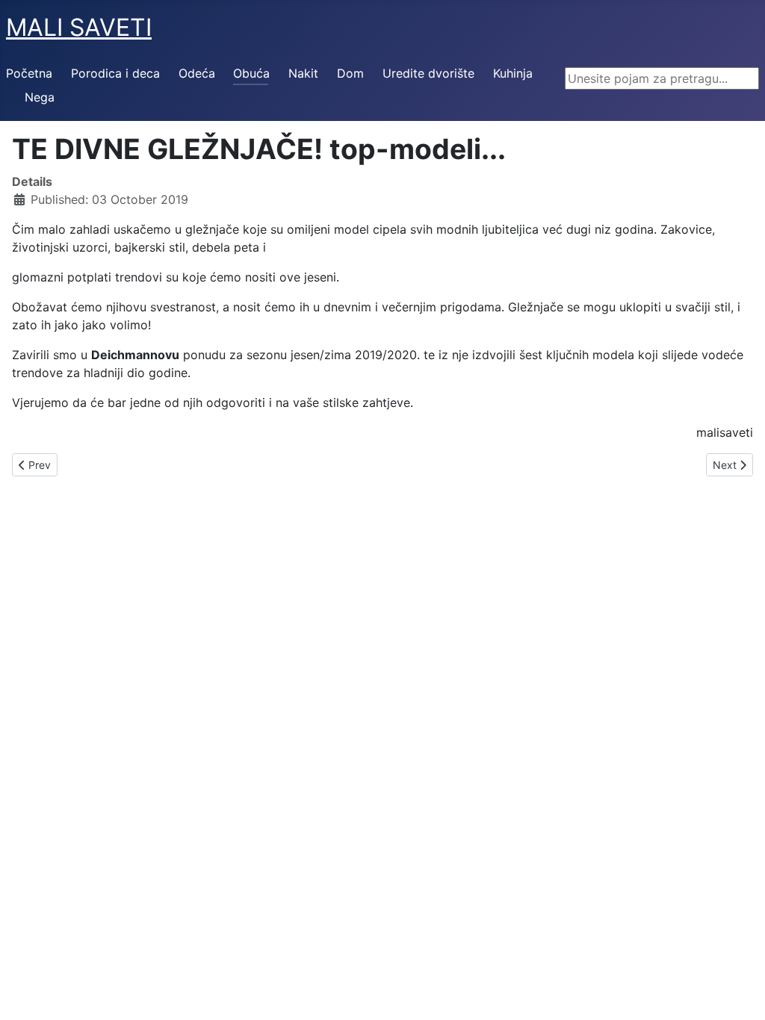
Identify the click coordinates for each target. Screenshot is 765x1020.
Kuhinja (513, 73)
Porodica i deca (115, 73)
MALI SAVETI (79, 27)
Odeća (197, 73)
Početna (29, 73)
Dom (350, 73)
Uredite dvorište (428, 73)
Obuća (251, 73)
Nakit (303, 73)
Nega (40, 97)
